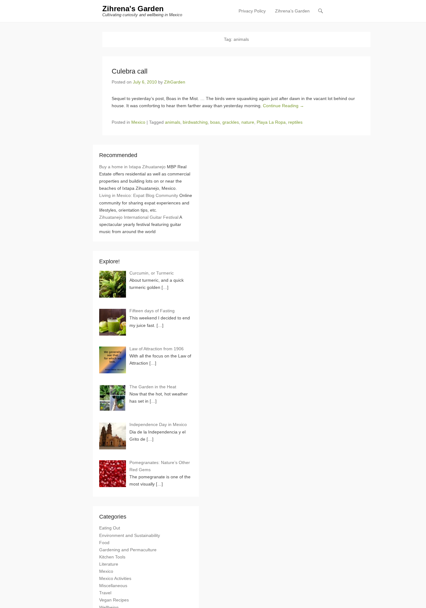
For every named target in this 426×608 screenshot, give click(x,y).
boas (215, 122)
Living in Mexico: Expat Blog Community (138, 195)
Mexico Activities (115, 578)
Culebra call (130, 71)
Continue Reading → (283, 105)
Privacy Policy (252, 10)
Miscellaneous (113, 585)
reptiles (295, 122)
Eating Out (109, 527)
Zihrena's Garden (133, 8)
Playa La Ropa (271, 122)
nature (247, 122)
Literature (108, 564)
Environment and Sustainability (129, 535)
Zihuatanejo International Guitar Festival (138, 217)
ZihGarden (174, 81)
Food (104, 542)
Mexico (138, 122)
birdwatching (195, 122)
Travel (105, 592)
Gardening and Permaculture (128, 549)
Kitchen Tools (112, 556)
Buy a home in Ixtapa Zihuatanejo (132, 166)
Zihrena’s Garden (292, 10)
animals (172, 122)
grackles (230, 122)
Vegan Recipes (114, 599)
